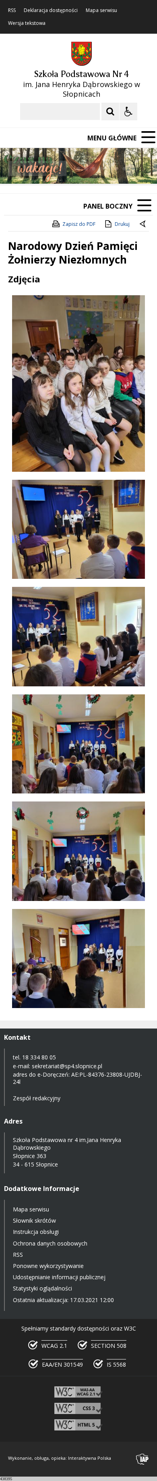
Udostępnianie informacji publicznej (59, 1277)
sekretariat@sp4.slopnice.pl (67, 1066)
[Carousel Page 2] (86, 168)
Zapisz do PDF (78, 224)
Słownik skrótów (34, 1220)
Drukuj (122, 224)
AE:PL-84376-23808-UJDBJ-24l (77, 1078)
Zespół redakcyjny (36, 1098)
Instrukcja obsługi (36, 1232)
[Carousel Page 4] (101, 168)
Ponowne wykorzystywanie (48, 1266)
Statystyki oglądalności (42, 1288)
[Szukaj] (110, 111)
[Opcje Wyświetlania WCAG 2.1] (128, 111)
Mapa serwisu (101, 10)
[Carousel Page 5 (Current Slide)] (109, 168)
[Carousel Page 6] (116, 168)
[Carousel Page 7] (124, 168)
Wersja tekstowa (26, 23)
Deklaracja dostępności (51, 10)
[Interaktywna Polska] (142, 1459)
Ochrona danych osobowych (50, 1243)
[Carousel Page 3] (93, 168)
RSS (12, 10)
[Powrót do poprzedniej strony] (143, 224)
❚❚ (16, 168)
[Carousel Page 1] (78, 168)
